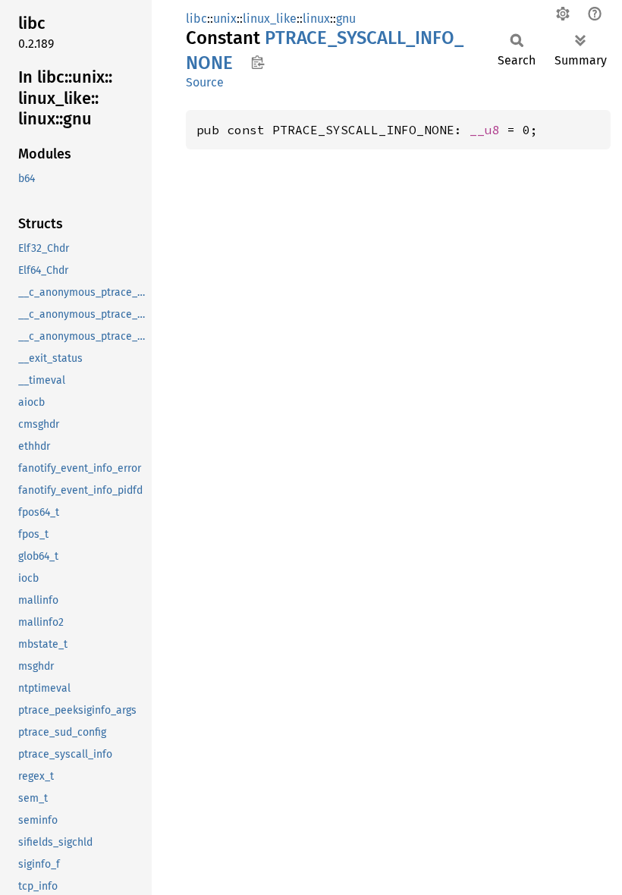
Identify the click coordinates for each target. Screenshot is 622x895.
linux (316, 18)
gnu (346, 18)
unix (225, 18)
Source (205, 82)
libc (196, 18)
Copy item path (257, 62)
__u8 (485, 129)
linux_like (270, 18)
